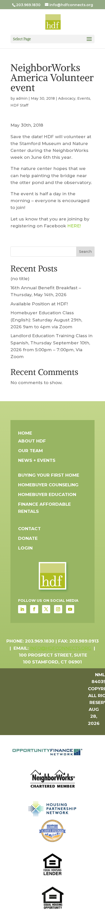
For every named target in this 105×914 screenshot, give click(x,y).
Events (83, 98)
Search (85, 251)
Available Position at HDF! (39, 303)
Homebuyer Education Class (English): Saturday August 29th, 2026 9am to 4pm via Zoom (46, 319)
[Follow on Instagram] (58, 609)
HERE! (74, 225)
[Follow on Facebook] (34, 609)
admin (22, 98)
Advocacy (66, 98)
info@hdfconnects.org (60, 648)
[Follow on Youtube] (70, 609)
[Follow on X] (46, 609)
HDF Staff (19, 105)
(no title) (19, 278)
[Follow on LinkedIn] (22, 609)
